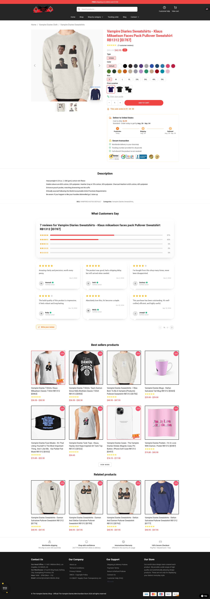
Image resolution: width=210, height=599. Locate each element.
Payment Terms (113, 568)
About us (73, 565)
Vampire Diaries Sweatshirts (72, 25)
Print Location (112, 83)
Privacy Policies (75, 571)
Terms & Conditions (77, 568)
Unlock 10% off (5, 588)
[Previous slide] (34, 65)
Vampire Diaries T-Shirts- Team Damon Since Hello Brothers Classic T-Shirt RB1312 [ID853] (85, 391)
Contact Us (111, 575)
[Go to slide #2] (73, 107)
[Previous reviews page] (160, 327)
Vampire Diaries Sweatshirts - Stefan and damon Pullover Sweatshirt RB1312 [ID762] (122, 520)
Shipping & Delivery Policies (117, 565)
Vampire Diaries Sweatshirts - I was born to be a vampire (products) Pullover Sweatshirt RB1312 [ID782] (122, 391)
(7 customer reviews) (125, 45)
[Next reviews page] (172, 327)
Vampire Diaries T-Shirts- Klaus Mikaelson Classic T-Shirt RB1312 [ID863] (45, 391)
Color (109, 62)
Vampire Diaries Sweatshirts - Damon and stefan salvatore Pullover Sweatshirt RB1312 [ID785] (85, 520)
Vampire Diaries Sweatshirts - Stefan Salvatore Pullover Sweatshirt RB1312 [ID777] (161, 520)
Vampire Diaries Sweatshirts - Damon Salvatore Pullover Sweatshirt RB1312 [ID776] (47, 520)
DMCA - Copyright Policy (79, 575)
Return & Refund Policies (116, 571)
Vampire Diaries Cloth (48, 25)
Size (108, 75)
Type (109, 54)
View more (105, 465)
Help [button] (205, 596)
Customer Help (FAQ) (115, 578)
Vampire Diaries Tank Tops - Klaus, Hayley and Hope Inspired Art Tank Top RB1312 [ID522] (85, 446)
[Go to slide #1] (61, 107)
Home (33, 25)
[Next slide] (99, 65)
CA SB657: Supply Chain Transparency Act (85, 578)
